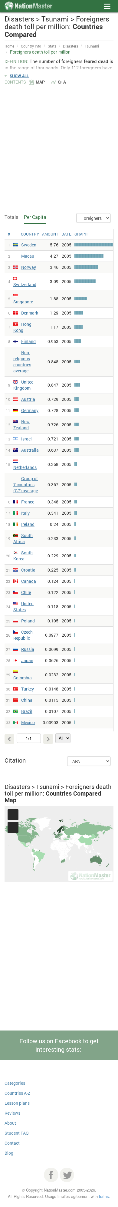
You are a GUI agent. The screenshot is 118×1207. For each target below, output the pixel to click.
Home (9, 46)
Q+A (62, 82)
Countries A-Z (17, 1093)
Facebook (51, 1175)
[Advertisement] (59, 147)
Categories (15, 1083)
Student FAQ (17, 1133)
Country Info (31, 46)
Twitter (67, 1175)
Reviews (12, 1113)
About (10, 1123)
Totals (11, 217)
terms (104, 1196)
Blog (9, 1153)
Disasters (70, 46)
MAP (40, 82)
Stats (52, 46)
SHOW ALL (19, 75)
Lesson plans (17, 1103)
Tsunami (92, 46)
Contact (12, 1143)
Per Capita (35, 217)
